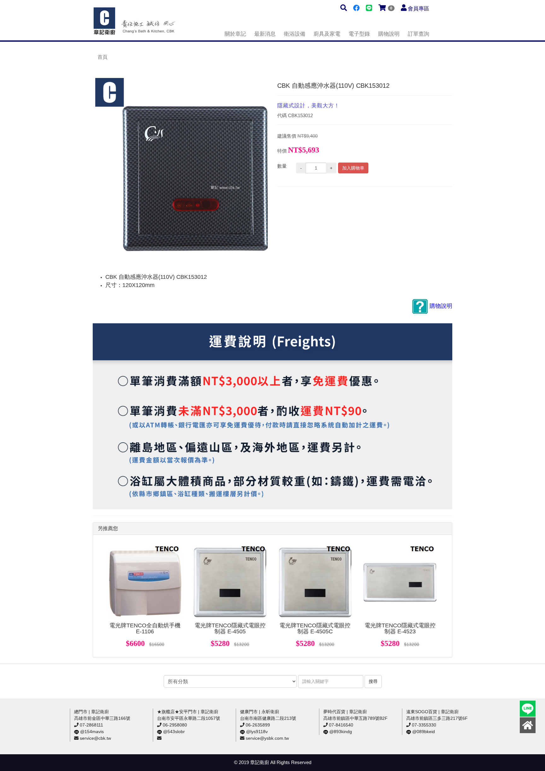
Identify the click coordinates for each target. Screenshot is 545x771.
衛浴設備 (294, 34)
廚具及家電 (327, 34)
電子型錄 (359, 34)
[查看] (145, 582)
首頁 (102, 57)
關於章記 (235, 34)
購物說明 (389, 34)
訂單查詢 (418, 34)
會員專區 (418, 9)
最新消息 (265, 34)
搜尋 (373, 681)
